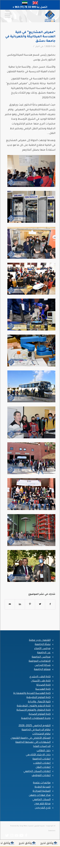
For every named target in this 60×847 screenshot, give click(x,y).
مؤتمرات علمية (42, 783)
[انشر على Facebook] (50, 604)
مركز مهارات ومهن (40, 795)
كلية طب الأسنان (41, 681)
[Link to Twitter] (7, 835)
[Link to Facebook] (26, 835)
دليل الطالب (44, 750)
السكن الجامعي (41, 799)
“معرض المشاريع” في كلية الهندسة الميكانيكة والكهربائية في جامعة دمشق (30, 37)
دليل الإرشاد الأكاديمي (38, 754)
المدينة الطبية (43, 787)
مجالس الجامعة (41, 657)
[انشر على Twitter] (40, 604)
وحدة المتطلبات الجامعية (36, 718)
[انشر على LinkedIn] (20, 604)
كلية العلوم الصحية (40, 714)
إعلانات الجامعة (41, 759)
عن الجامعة (44, 652)
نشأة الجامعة (43, 644)
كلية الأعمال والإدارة (39, 701)
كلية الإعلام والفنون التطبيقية (34, 706)
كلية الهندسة (43, 689)
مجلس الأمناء (42, 648)
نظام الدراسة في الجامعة (36, 729)
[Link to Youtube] (21, 835)
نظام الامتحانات (41, 734)
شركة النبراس (43, 665)
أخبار (38, 47)
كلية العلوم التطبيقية (38, 697)
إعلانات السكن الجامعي (37, 771)
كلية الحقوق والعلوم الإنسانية (33, 710)
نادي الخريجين (43, 808)
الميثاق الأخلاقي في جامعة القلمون (31, 738)
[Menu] (8, 16)
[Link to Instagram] (11, 835)
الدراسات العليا (42, 746)
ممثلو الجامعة (42, 669)
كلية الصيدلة (43, 685)
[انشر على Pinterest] (30, 604)
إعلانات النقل (43, 767)
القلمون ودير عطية (40, 640)
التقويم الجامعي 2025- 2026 (35, 725)
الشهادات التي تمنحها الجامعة (33, 742)
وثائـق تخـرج (52, 843)
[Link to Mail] (16, 835)
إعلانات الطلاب (42, 763)
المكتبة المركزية (42, 791)
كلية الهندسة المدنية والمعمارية (32, 693)
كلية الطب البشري (40, 676)
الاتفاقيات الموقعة (40, 661)
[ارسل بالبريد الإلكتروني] (10, 604)
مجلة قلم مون (42, 803)
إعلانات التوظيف (41, 775)
